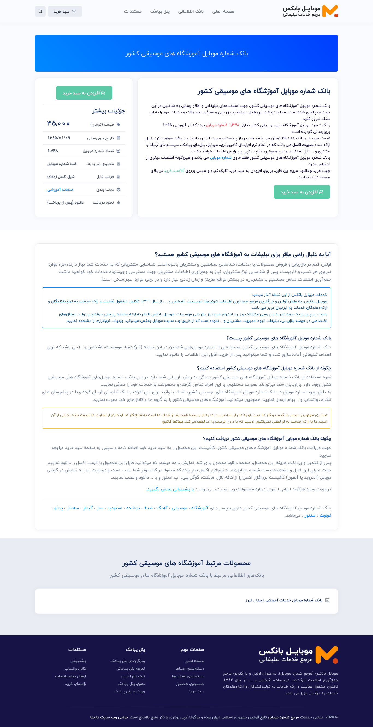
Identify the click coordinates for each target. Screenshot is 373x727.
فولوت (325, 515)
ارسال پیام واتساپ (70, 676)
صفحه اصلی (194, 660)
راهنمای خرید (75, 683)
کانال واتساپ (75, 668)
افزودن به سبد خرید (299, 192)
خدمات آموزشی (60, 189)
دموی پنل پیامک (131, 683)
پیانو (58, 508)
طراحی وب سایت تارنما (109, 717)
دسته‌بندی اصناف (189, 668)
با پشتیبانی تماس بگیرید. (170, 489)
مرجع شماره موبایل (283, 717)
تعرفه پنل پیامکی (130, 668)
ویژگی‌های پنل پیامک (127, 660)
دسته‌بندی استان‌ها (188, 676)
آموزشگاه (199, 508)
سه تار (73, 508)
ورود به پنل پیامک (129, 691)
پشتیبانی (78, 660)
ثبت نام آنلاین (133, 676)
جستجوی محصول (189, 683)
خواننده (133, 508)
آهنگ (162, 508)
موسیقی (179, 508)
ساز (100, 508)
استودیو (115, 508)
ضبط (148, 508)
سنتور (310, 515)
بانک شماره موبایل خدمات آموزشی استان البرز (283, 600)
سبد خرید (61, 11)
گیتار (88, 508)
